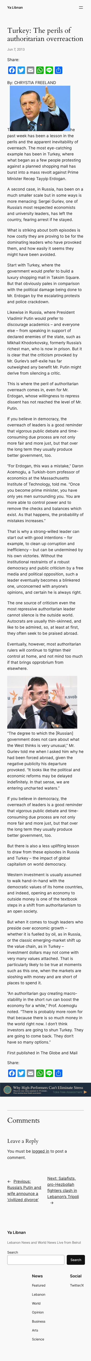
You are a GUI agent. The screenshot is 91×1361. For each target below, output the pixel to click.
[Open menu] (81, 7)
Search (12, 1252)
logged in (40, 1151)
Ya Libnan (15, 7)
